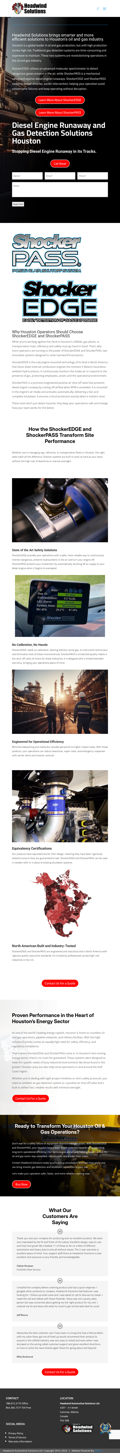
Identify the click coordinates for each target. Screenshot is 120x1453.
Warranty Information (20, 1441)
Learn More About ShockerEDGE (60, 100)
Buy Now (21, 1184)
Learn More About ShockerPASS (60, 112)
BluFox (98, 1450)
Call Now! (60, 163)
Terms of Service (17, 1437)
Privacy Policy (15, 1433)
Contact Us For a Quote (60, 983)
